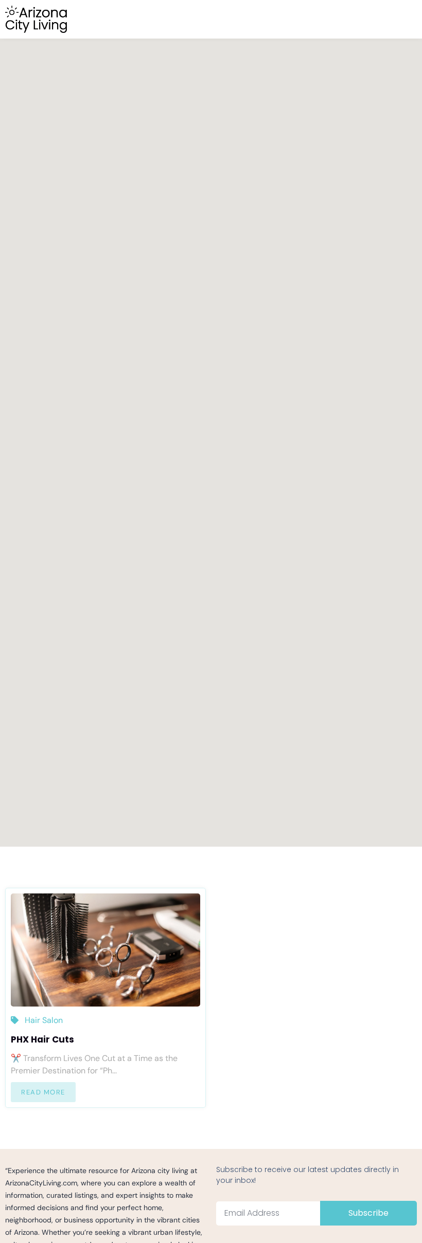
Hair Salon (44, 1020)
